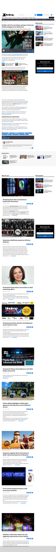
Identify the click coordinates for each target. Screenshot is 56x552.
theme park (5, 57)
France (45, 42)
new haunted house (9, 113)
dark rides (45, 189)
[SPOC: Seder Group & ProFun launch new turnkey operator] (40, 156)
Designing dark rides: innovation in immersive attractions (15, 200)
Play (40, 19)
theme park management (47, 31)
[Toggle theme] (51, 15)
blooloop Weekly (48, 65)
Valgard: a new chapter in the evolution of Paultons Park (48, 33)
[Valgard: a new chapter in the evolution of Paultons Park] (39, 33)
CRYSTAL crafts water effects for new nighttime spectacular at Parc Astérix (15, 535)
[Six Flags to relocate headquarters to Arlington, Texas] (16, 64)
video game (19, 118)
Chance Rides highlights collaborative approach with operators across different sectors (16, 405)
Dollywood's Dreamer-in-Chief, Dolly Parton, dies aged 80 (48, 28)
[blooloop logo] (8, 15)
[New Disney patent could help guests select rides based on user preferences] (5, 156)
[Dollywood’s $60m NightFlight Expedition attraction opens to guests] (23, 156)
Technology (23, 19)
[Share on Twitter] (29, 51)
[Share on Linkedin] (27, 51)
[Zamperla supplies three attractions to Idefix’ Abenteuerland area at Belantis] (18, 439)
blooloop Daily (42, 65)
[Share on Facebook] (32, 51)
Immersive (36, 19)
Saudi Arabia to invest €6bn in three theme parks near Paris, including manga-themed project (48, 45)
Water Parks (12, 19)
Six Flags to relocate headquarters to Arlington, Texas (23, 64)
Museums (3, 19)
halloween (9, 134)
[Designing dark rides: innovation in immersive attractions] (18, 187)
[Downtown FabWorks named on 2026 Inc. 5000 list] (18, 227)
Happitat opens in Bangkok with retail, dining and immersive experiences (9, 64)
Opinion (10, 17)
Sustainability (44, 19)
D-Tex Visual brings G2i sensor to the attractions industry (15, 489)
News (3, 17)
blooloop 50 (18, 17)
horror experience (21, 107)
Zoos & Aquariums (18, 19)
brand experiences (4, 134)
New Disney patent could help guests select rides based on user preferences (14, 156)
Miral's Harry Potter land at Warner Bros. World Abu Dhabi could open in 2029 (48, 39)
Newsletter (51, 17)
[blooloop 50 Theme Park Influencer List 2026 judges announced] (18, 356)
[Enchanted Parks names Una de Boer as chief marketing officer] (18, 274)
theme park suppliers (15, 134)
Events (34, 17)
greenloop (30, 17)
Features (6, 17)
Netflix (3, 69)
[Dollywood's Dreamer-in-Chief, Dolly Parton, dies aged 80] (39, 27)
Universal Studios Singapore (17, 54)
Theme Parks (8, 19)
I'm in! (45, 71)
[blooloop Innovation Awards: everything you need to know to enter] (18, 310)
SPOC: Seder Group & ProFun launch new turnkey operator (48, 156)
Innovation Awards (24, 17)
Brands (33, 19)
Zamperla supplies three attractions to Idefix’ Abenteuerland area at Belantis (16, 454)
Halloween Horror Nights (6, 123)
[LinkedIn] (32, 148)
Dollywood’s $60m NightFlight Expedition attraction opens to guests (31, 156)
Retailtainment (29, 19)
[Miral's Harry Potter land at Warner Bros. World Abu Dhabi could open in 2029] (39, 38)
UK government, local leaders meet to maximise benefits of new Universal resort (13, 162)
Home (2, 22)
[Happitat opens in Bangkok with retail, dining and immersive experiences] (3, 64)
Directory (13, 17)
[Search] (35, 15)
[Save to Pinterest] (30, 51)
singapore (27, 134)
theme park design (22, 134)
